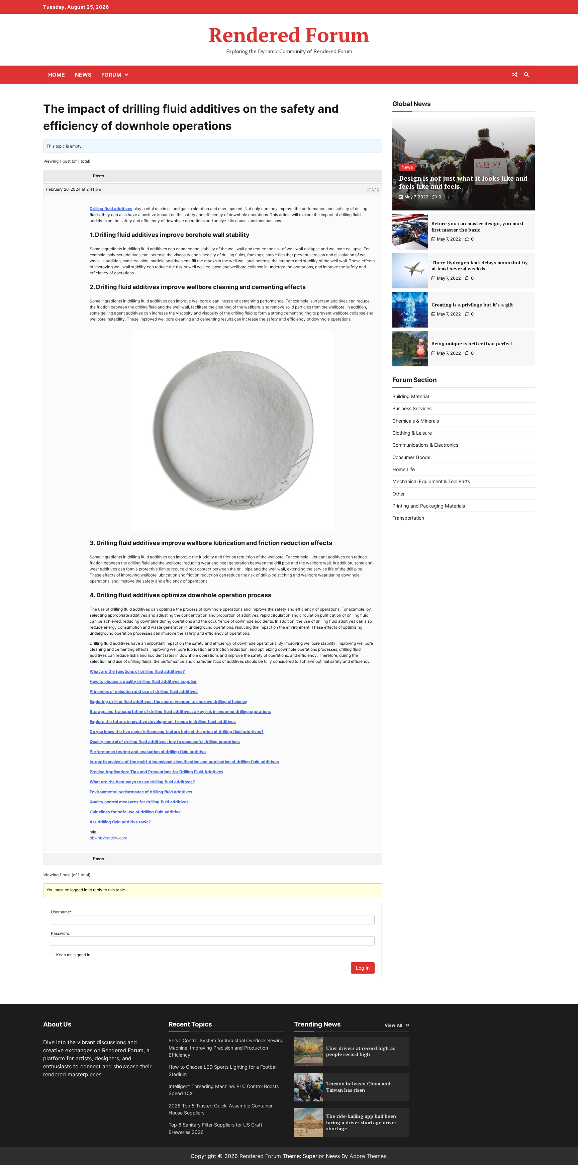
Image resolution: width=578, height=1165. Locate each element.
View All (393, 1025)
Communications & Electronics (425, 445)
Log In (363, 968)
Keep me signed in (73, 954)
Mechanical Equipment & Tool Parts (431, 481)
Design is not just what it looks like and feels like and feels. (463, 182)
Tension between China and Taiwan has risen (358, 1086)
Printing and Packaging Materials (428, 506)
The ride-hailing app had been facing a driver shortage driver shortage (361, 1122)
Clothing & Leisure (412, 433)
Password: (60, 933)
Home (56, 74)
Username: (61, 911)
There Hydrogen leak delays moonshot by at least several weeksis (479, 265)
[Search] (526, 75)
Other (398, 494)
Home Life (403, 469)
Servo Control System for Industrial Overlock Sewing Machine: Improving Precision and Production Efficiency (226, 1048)
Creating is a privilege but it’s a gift (472, 304)
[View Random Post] (515, 75)
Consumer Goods (411, 457)
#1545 (373, 189)
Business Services (411, 408)
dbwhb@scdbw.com (108, 837)
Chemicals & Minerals (415, 421)
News (83, 74)
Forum (111, 74)
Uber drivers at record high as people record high (360, 1051)
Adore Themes (368, 1156)
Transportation (408, 518)
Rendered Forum (289, 34)
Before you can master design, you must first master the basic (477, 226)
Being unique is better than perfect (471, 343)
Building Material (410, 396)
